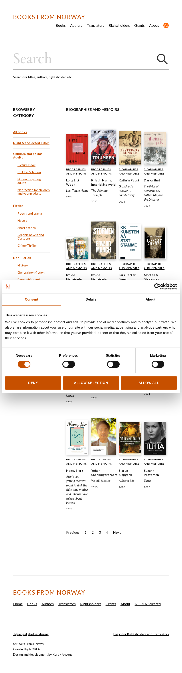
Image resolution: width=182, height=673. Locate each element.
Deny (33, 383)
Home (18, 604)
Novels (22, 220)
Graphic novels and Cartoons (31, 236)
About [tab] (150, 299)
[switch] (68, 364)
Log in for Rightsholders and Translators (141, 634)
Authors (76, 25)
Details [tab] (91, 299)
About (154, 25)
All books (20, 132)
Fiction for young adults (29, 181)
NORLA (34, 649)
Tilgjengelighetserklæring (31, 634)
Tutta (147, 480)
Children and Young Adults (27, 155)
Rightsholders (119, 25)
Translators (95, 25)
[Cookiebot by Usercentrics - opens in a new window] (157, 286)
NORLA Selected (166, 25)
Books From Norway (49, 16)
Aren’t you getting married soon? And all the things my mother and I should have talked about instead (77, 490)
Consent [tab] (31, 299)
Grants (139, 25)
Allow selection (91, 383)
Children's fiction (29, 172)
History (23, 265)
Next (117, 532)
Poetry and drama (30, 213)
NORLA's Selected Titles (31, 143)
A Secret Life (126, 480)
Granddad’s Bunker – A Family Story (127, 190)
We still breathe (100, 480)
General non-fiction (31, 272)
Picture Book (27, 165)
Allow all (148, 383)
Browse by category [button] (24, 112)
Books (61, 25)
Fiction (18, 205)
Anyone (67, 654)
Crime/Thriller (27, 245)
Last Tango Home (77, 190)
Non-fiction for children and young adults (34, 191)
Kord (55, 654)
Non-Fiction (22, 258)
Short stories (27, 228)
